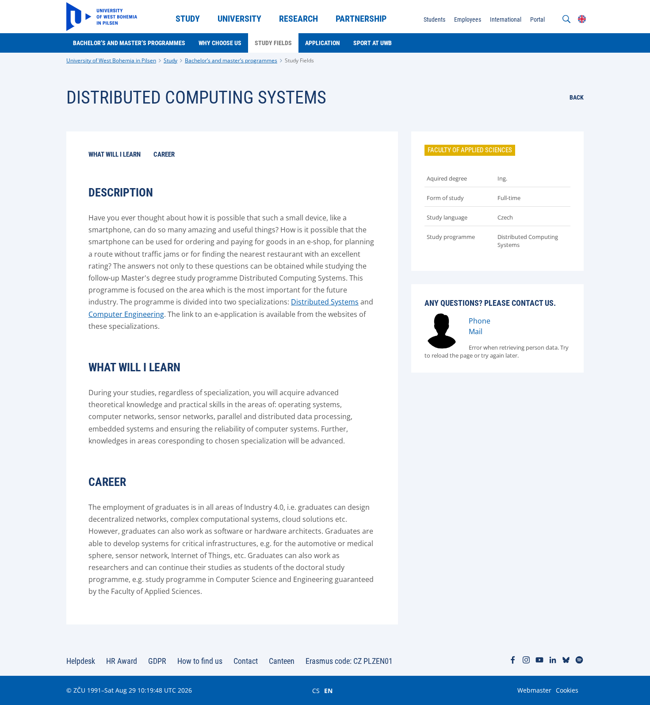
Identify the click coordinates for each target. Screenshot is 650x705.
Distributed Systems (325, 302)
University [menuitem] (239, 18)
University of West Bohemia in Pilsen (111, 60)
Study (170, 60)
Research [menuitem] (298, 18)
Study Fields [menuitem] (273, 42)
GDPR (157, 661)
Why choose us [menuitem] (220, 42)
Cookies (567, 690)
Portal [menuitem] (537, 19)
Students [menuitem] (434, 19)
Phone (479, 321)
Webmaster (534, 690)
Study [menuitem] (188, 18)
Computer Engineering (126, 314)
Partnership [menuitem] (361, 18)
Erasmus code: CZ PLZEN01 (349, 661)
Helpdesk (80, 661)
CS (316, 690)
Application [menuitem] (322, 42)
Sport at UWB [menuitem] (372, 42)
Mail (475, 331)
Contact (245, 661)
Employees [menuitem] (467, 19)
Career (164, 154)
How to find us (199, 661)
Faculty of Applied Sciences (470, 150)
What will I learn (114, 154)
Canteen (281, 661)
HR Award (121, 661)
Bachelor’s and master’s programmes (231, 60)
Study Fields (299, 60)
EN (328, 690)
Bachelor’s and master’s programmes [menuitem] (129, 42)
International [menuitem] (505, 19)
